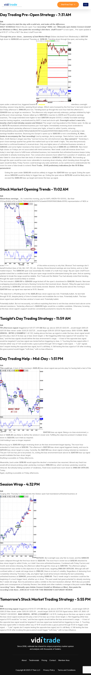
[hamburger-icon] (85, 4)
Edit (1, 22)
